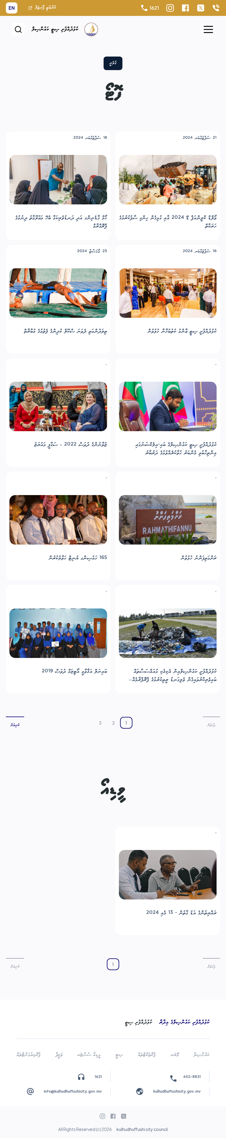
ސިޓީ (119, 1054)
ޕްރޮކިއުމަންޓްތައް (28, 1054)
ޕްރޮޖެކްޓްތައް (147, 1054)
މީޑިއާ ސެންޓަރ (89, 1054)
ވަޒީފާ (59, 1054)
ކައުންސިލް (202, 1054)
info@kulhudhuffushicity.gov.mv (73, 1091)
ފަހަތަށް (211, 725)
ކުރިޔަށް (15, 725)
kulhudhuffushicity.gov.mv (177, 1091)
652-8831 (192, 1076)
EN (12, 8)
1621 (154, 8)
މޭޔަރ (175, 1054)
